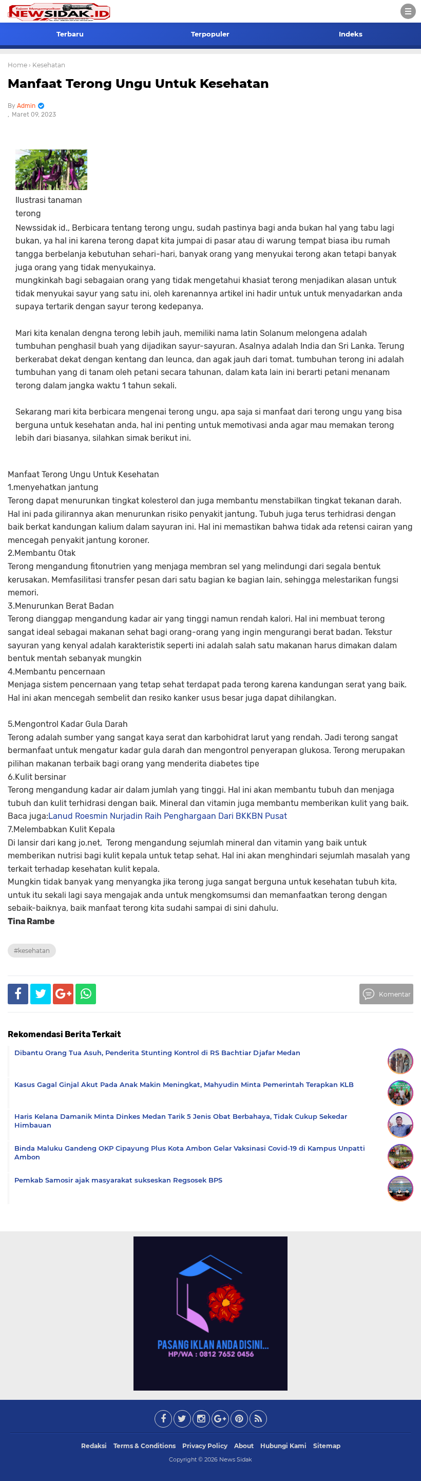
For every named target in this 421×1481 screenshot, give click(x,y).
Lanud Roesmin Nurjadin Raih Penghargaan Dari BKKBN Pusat (167, 816)
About (244, 1446)
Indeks (350, 34)
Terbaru (70, 34)
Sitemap (326, 1446)
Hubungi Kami (283, 1446)
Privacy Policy (204, 1446)
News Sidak (235, 1459)
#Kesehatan (32, 950)
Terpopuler (210, 34)
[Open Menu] (408, 11)
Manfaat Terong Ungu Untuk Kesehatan (138, 83)
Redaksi (94, 1446)
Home (17, 65)
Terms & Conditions (144, 1446)
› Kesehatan (47, 65)
